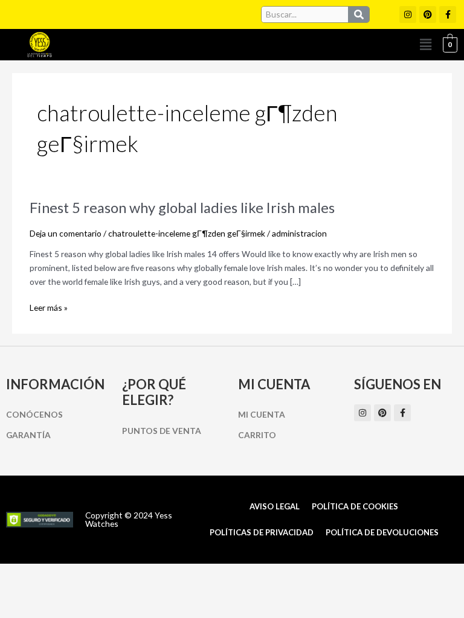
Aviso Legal (275, 506)
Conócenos (34, 414)
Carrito (257, 435)
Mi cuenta (261, 414)
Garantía (28, 435)
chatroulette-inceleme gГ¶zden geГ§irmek (186, 233)
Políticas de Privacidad (262, 532)
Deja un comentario (66, 233)
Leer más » (49, 308)
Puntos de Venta (161, 430)
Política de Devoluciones (382, 532)
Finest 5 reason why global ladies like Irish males (182, 207)
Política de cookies (355, 506)
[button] (426, 44)
